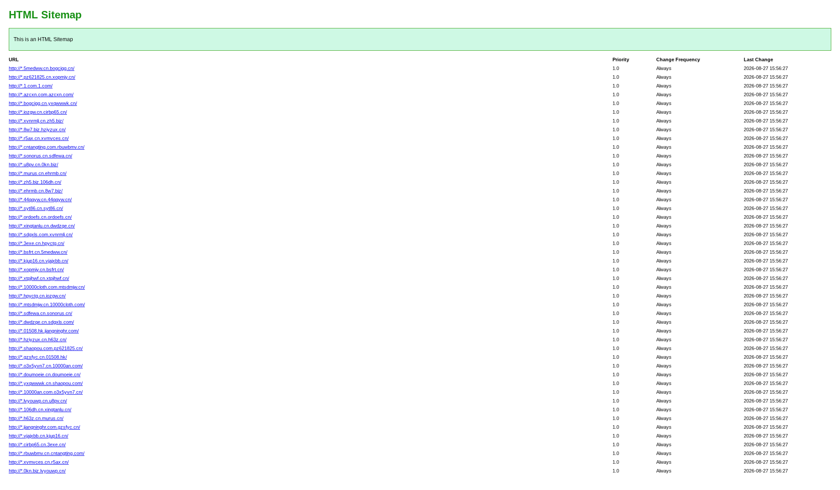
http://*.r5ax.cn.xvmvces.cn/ (39, 138)
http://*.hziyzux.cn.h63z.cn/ (37, 339)
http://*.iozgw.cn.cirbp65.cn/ (38, 112)
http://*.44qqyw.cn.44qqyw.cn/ (40, 199)
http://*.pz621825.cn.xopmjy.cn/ (42, 77)
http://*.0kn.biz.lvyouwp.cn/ (37, 470)
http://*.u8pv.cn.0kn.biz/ (33, 164)
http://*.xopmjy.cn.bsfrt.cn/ (36, 269)
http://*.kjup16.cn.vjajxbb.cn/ (38, 260)
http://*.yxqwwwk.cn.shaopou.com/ (46, 383)
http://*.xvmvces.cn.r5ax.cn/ (39, 462)
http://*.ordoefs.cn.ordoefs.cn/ (40, 217)
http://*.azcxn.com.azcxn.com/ (41, 94)
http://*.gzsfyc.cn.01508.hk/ (38, 357)
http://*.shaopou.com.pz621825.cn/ (46, 348)
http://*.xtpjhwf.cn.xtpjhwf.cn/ (39, 278)
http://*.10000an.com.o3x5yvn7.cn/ (46, 392)
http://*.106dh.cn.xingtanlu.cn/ (40, 409)
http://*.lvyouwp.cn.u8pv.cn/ (38, 400)
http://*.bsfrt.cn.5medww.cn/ (38, 252)
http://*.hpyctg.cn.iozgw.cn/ (37, 295)
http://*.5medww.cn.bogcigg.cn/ (41, 68)
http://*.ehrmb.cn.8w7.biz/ (36, 190)
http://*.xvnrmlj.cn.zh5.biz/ (36, 120)
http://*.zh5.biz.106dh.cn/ (35, 182)
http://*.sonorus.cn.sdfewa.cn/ (40, 155)
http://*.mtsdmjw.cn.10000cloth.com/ (47, 304)
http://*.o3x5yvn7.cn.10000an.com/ (46, 365)
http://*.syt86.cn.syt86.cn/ (36, 208)
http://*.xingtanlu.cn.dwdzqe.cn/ (42, 225)
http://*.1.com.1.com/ (30, 85)
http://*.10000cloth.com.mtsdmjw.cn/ (47, 287)
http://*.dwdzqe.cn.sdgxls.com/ (41, 322)
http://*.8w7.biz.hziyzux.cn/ (37, 129)
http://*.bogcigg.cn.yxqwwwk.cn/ (43, 103)
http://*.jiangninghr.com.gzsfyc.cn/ (44, 427)
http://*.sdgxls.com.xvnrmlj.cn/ (41, 234)
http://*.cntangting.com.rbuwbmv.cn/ (46, 147)
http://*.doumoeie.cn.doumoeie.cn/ (44, 374)
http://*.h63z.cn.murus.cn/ (36, 418)
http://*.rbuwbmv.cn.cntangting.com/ (46, 453)
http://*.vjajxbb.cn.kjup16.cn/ (38, 435)
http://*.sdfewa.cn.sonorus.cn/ (40, 313)
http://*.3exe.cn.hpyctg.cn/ (36, 243)
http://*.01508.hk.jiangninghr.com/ (44, 330)
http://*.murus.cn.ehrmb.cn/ (37, 173)
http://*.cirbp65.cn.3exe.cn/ (37, 444)
